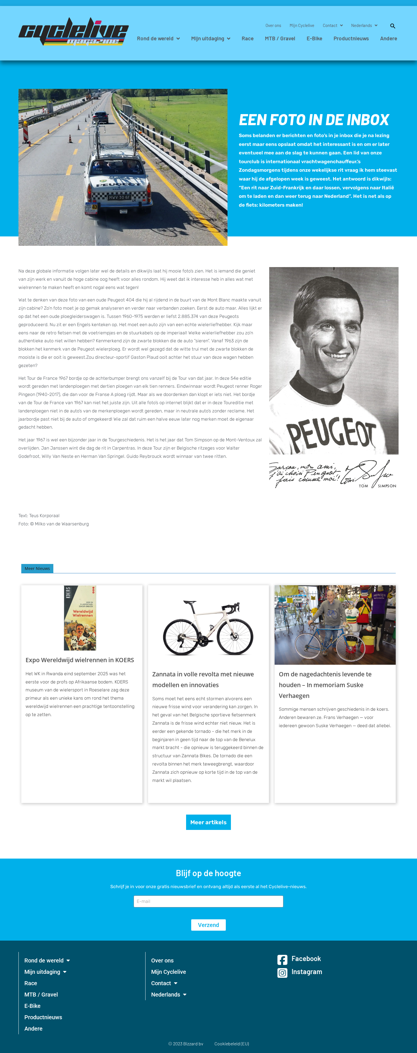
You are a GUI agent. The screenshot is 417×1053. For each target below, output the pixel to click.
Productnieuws (351, 38)
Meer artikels (208, 822)
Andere (388, 38)
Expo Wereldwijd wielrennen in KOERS (80, 660)
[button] (390, 25)
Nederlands (361, 25)
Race (248, 38)
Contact (330, 25)
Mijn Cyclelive (302, 25)
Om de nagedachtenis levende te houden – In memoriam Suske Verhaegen (325, 685)
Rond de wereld (155, 38)
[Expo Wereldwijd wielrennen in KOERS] (81, 618)
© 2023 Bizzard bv (185, 1043)
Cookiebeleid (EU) (231, 1043)
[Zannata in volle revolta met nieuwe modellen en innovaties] (208, 625)
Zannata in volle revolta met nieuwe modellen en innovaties (203, 679)
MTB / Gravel (280, 38)
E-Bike (314, 38)
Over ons (273, 25)
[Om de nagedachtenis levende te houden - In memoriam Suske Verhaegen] (335, 625)
